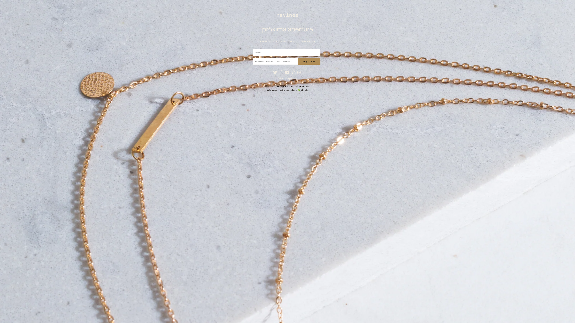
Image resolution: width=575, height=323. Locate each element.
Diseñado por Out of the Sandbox (295, 86)
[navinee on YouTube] (287, 72)
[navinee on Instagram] (299, 72)
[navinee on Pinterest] (293, 72)
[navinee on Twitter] (275, 72)
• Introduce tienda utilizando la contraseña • (287, 41)
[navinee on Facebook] (281, 72)
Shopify (304, 90)
